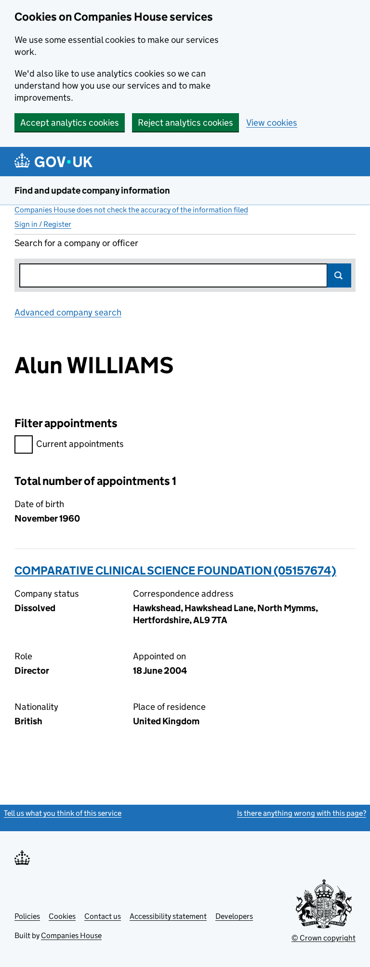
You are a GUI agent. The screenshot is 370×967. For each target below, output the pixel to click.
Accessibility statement (168, 916)
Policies (27, 916)
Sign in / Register (42, 224)
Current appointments (80, 443)
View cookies (271, 122)
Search (339, 275)
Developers (234, 916)
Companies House (71, 935)
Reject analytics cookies (185, 122)
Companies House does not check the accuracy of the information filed (131, 209)
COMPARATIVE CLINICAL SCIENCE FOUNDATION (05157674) (175, 570)
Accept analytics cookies (69, 122)
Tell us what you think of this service (62, 813)
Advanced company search (67, 312)
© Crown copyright (323, 937)
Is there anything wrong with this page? (301, 813)
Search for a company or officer (76, 242)
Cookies (62, 916)
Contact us (102, 916)
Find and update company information (92, 190)
